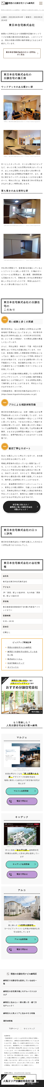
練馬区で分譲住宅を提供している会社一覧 (20, 982)
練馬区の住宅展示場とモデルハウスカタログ (20, 992)
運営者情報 (8, 1021)
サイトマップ (29, 1029)
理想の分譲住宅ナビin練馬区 (21, 3)
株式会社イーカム (14, 659)
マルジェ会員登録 (21, 791)
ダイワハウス (13, 667)
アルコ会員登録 (21, 939)
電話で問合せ (22, 801)
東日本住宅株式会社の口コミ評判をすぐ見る (21, 53)
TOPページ (14, 1029)
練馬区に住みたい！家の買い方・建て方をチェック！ (20, 1003)
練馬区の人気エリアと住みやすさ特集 (19, 1013)
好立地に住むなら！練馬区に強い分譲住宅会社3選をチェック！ (21, 507)
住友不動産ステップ (15, 663)
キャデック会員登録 (21, 864)
